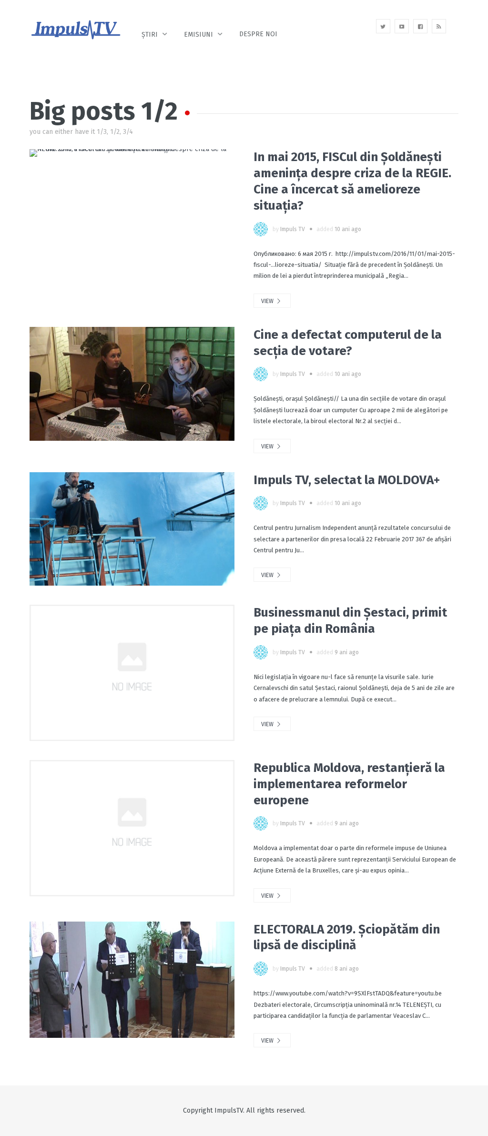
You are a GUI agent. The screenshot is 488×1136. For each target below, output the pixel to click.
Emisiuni (198, 34)
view (268, 301)
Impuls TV (292, 229)
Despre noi (258, 34)
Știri (150, 34)
